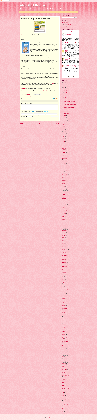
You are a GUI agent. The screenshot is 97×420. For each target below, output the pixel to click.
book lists (63, 186)
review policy (64, 348)
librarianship (64, 262)
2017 (64, 124)
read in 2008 (64, 334)
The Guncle (66, 50)
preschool (63, 325)
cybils (63, 211)
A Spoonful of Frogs (68, 58)
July (65, 94)
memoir (63, 279)
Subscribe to (23, 116)
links (62, 269)
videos (63, 394)
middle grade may (38, 96)
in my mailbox (64, 254)
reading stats (64, 344)
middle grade (33, 96)
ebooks (63, 222)
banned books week (65, 168)
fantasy (63, 228)
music (63, 288)
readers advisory (64, 336)
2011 (64, 134)
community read (64, 201)
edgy (62, 224)
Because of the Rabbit (24, 34)
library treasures (64, 266)
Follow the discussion (57, 98)
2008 (64, 140)
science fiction (64, 360)
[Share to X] (38, 94)
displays (63, 218)
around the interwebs (65, 158)
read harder (64, 333)
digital (63, 215)
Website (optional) (48, 112)
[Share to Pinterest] (40, 94)
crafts (63, 207)
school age (63, 354)
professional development (64, 330)
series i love (64, 364)
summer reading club (65, 375)
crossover (63, 208)
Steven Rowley (67, 51)
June (65, 95)
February (65, 119)
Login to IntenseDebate (33, 111)
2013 (64, 131)
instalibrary (64, 259)
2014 (64, 129)
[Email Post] (34, 94)
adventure (63, 152)
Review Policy (36, 12)
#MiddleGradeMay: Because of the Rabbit (70, 104)
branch (63, 191)
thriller (63, 383)
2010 (64, 136)
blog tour (63, 179)
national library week (65, 295)
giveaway (63, 238)
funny (63, 234)
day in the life (64, 213)
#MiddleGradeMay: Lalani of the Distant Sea (70, 99)
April (65, 115)
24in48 (63, 147)
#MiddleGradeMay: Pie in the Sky (69, 107)
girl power (63, 237)
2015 (64, 128)
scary (63, 353)
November (66, 90)
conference (63, 202)
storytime (63, 372)
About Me (28, 12)
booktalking (64, 189)
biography (63, 175)
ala (62, 155)
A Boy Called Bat (51, 83)
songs (63, 366)
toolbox (63, 385)
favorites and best (64, 230)
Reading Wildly (45, 12)
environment (64, 227)
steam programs (64, 369)
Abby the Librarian (33, 5)
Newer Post (22, 123)
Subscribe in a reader (65, 22)
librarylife (63, 268)
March (65, 117)
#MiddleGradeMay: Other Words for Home (69, 102)
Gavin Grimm (67, 67)
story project (64, 370)
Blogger (50, 417)
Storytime (54, 12)
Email (34, 112)
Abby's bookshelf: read (71, 31)
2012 (64, 133)
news (63, 304)
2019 (64, 87)
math (63, 276)
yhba (62, 411)
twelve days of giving (65, 388)
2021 (64, 84)
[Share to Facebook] (39, 94)
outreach (63, 311)
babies (63, 166)
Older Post (57, 123)
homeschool (64, 252)
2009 (64, 138)
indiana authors (64, 255)
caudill (63, 192)
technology (63, 377)
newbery (63, 302)
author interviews (64, 165)
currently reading (64, 210)
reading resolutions (65, 341)
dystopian (63, 219)
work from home (64, 406)
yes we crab (64, 409)
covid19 (63, 205)
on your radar (64, 307)
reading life (64, 340)
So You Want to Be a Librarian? (65, 12)
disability (63, 216)
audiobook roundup (65, 161)
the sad (63, 382)
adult (63, 150)
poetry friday (64, 321)
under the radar (64, 390)
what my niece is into (65, 399)
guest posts (63, 244)
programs (63, 331)
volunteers (63, 395)
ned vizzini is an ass (65, 300)
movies (63, 286)
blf (62, 177)
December (66, 89)
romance (63, 350)
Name (22, 112)
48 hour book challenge (64, 149)
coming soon (64, 199)
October (65, 92)
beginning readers (65, 174)
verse (63, 392)
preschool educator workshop (65, 327)
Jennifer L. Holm (67, 35)
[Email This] (36, 94)
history (63, 250)
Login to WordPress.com (39, 111)
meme (63, 278)
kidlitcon (63, 261)
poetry (63, 319)
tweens (63, 387)
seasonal (63, 361)
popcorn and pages (65, 322)
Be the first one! (35, 101)
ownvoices (63, 312)
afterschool (63, 154)
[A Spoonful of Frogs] (63, 61)
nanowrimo (64, 293)
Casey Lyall (66, 59)
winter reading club (65, 404)
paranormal (64, 314)
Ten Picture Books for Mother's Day (69, 109)
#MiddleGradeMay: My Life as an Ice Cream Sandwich (70, 111)
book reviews (64, 188)
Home (22, 12)
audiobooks (64, 163)
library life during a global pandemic (65, 264)
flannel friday (64, 232)
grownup (63, 243)
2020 (64, 85)
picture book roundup (65, 315)
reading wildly (64, 345)
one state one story (65, 308)
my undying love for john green (65, 290)
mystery (63, 292)
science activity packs (65, 357)
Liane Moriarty (67, 43)
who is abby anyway (65, 401)
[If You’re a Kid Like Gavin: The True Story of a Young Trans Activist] (63, 67)
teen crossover (64, 379)
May (65, 97)
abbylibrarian (69, 24)
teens (63, 380)
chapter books (64, 194)
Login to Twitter (46, 111)
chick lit (63, 195)
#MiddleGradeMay (67, 113)
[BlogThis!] (37, 94)
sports (63, 367)
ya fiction (63, 408)
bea (62, 172)
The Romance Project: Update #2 (69, 105)
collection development (64, 198)
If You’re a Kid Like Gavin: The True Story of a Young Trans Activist (70, 66)
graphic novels (64, 241)
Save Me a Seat (44, 90)
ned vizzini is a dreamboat (64, 298)
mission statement (65, 285)
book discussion (64, 185)
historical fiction (64, 249)
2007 (64, 141)
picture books (64, 318)
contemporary (28, 96)
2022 (64, 82)
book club (63, 183)
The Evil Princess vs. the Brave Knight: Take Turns (69, 34)
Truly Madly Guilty (68, 42)
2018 (64, 122)
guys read (63, 246)
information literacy (65, 257)
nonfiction (63, 305)
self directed (64, 363)
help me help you (64, 247)
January (65, 120)
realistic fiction (64, 347)
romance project (64, 351)
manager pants (64, 272)
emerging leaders (64, 225)
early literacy (64, 221)
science (63, 356)
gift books (63, 235)
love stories (64, 271)
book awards (64, 182)
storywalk (63, 373)
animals (25, 96)
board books (64, 180)
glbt (62, 240)
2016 (64, 126)
